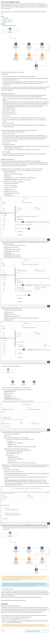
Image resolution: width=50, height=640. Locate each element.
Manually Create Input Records (9, 25)
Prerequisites (6, 17)
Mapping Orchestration (7, 21)
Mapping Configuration (7, 19)
